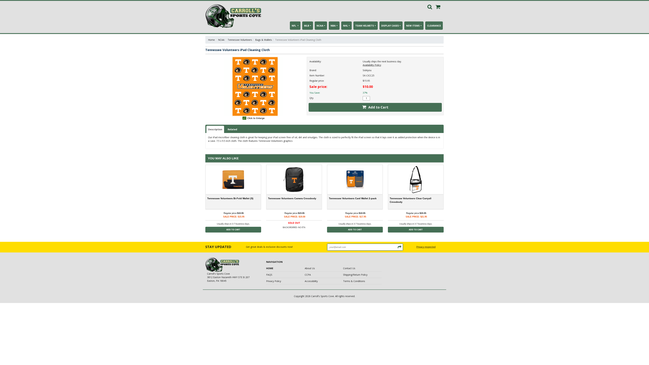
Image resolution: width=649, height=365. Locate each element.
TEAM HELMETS (364, 25)
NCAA (320, 25)
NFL (294, 25)
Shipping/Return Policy (355, 274)
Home (211, 39)
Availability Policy (372, 65)
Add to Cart (377, 107)
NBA (333, 25)
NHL (345, 25)
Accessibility (311, 281)
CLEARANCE (434, 25)
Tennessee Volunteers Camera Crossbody (292, 198)
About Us (310, 268)
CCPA (308, 274)
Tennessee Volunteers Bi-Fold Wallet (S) (230, 198)
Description (215, 129)
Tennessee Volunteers (240, 39)
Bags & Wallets (263, 39)
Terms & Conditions (354, 281)
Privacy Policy (273, 281)
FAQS (269, 274)
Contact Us (349, 268)
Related (232, 129)
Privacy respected (426, 246)
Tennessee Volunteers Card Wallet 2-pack (353, 198)
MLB (306, 25)
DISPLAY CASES (390, 25)
